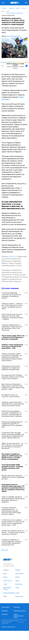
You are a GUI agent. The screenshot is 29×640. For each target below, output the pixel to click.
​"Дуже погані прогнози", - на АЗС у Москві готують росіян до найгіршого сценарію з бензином (12, 446)
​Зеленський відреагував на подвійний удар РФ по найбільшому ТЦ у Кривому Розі (12, 424)
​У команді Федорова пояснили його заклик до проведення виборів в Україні (11, 295)
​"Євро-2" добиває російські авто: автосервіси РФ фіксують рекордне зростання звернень (13, 499)
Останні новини (10, 288)
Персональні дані (20, 611)
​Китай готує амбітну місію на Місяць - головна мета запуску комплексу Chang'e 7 (13, 532)
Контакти (5, 614)
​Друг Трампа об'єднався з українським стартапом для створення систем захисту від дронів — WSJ (13, 386)
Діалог (3, 11)
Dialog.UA (12, 256)
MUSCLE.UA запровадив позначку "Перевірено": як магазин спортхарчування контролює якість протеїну (12, 413)
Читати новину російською (14, 13)
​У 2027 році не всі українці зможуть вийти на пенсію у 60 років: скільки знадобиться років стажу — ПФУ (13, 522)
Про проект (6, 607)
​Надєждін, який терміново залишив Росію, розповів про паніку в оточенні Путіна (13, 403)
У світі (7, 11)
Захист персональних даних (18, 616)
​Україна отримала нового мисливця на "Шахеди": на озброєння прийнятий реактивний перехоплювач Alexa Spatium (12, 357)
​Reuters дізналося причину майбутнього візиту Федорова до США (13, 477)
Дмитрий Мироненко (13, 36)
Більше (5, 550)
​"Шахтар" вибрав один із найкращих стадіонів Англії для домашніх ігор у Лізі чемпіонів (12, 327)
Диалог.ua (14, 622)
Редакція (5, 611)
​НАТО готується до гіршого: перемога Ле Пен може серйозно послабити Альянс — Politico (12, 316)
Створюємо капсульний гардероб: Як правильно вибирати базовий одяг (11, 367)
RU (26, 3)
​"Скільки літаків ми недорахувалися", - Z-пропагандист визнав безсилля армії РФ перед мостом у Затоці (11, 511)
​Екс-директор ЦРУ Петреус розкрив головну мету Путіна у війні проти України (13, 376)
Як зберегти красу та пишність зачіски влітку (10, 395)
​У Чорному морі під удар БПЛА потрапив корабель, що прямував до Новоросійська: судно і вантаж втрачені (13, 435)
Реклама (16, 607)
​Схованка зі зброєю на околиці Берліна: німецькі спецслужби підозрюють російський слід (12, 542)
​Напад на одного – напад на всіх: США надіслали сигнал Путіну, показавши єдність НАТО (12, 306)
